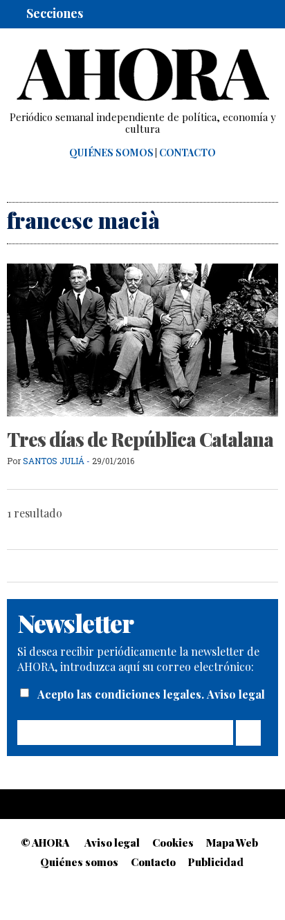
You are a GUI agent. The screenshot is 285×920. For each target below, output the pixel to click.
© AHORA (45, 842)
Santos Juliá (53, 460)
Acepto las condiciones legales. (122, 694)
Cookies (173, 842)
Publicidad (215, 862)
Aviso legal (236, 694)
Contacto (187, 153)
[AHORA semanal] (142, 74)
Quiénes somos (111, 153)
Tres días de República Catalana (140, 439)
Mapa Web (232, 842)
